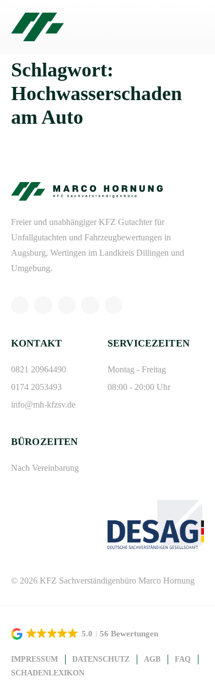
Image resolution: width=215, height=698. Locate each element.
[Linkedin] (113, 305)
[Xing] (90, 305)
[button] (85, 634)
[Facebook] (67, 305)
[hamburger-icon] (191, 27)
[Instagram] (43, 305)
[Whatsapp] (20, 305)
